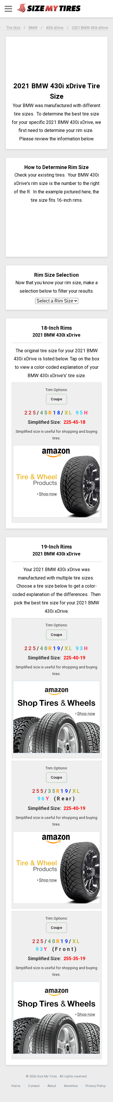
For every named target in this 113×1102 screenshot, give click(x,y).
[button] (8, 9)
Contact (33, 1086)
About (51, 1086)
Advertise (71, 1086)
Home (15, 1086)
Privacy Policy (95, 1086)
